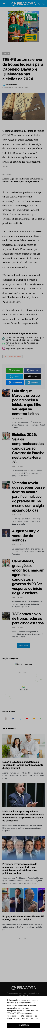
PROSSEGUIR (23, 1025)
